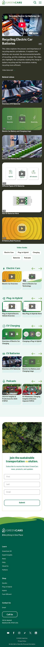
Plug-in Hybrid (23, 253)
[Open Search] (35, 2)
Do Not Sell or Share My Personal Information (22, 644)
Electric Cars (9, 253)
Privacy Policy (22, 641)
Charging (36, 253)
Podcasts (27, 258)
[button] (40, 2)
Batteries (16, 258)
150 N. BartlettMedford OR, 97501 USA (10, 622)
